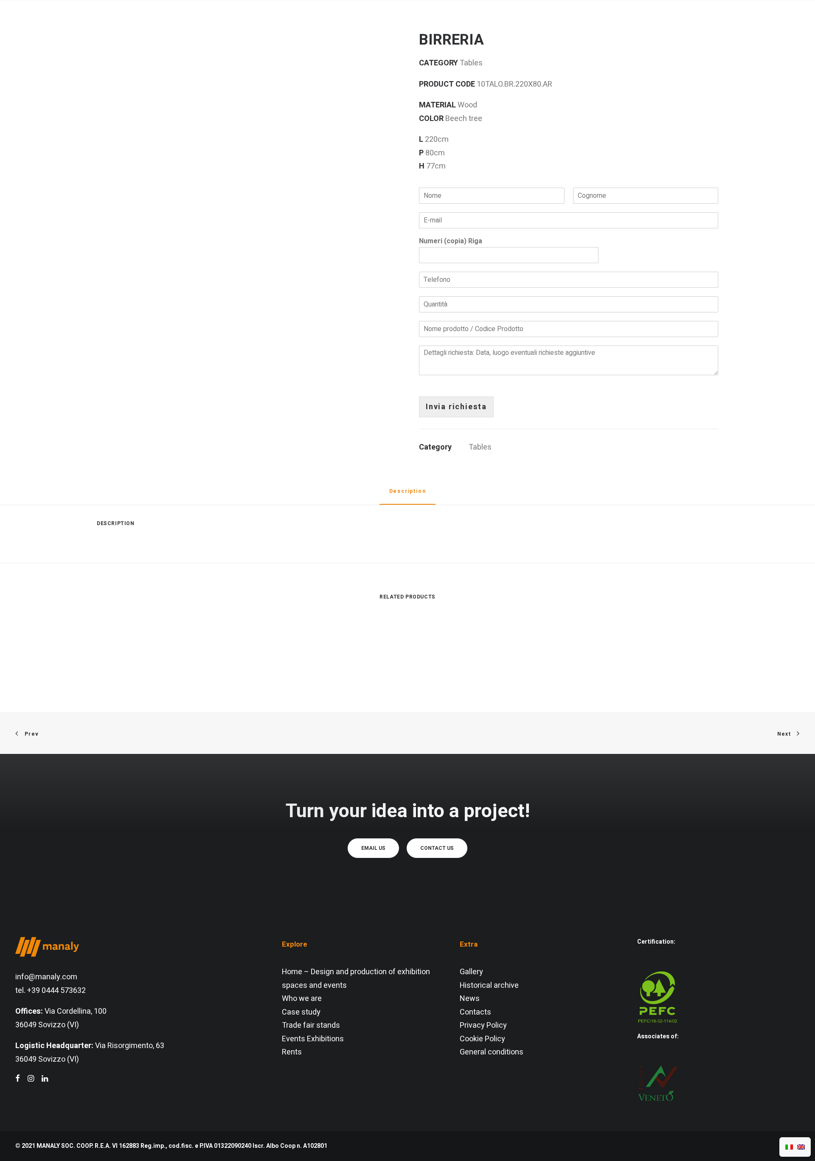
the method (325, 27)
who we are (260, 27)
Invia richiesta (456, 407)
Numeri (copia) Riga (450, 241)
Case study (301, 1012)
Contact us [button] (437, 848)
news (516, 27)
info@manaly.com (46, 977)
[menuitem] (260, 27)
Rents (292, 1052)
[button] (767, 27)
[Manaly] (47, 27)
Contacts (475, 1012)
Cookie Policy (482, 1039)
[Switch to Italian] (789, 1147)
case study (466, 27)
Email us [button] (373, 848)
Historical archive (489, 985)
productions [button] (391, 27)
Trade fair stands (311, 1025)
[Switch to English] (801, 1147)
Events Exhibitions (313, 1039)
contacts (560, 27)
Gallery (471, 972)
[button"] (17, 1079)
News (470, 998)
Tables (480, 447)
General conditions (491, 1052)
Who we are (302, 998)
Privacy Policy (483, 1025)
